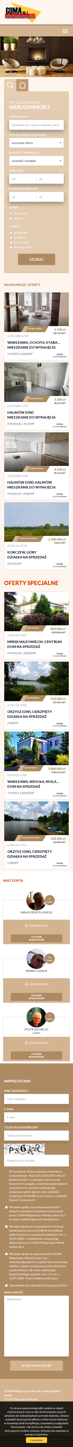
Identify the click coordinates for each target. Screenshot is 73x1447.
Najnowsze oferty (22, 285)
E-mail (9, 1109)
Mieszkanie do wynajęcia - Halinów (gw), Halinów (36, 466)
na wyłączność (23, 247)
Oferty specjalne (31, 582)
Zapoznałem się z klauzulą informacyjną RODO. (38, 1285)
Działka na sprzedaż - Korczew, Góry (36, 536)
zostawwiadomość (36, 938)
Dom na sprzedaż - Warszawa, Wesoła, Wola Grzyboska (36, 765)
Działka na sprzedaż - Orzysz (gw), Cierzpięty (36, 695)
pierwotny (20, 213)
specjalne (20, 237)
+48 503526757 (38, 1042)
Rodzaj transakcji (24, 152)
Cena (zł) (16, 170)
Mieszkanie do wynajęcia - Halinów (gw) (36, 396)
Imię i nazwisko (16, 1090)
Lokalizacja (18, 116)
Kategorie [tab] (22, 85)
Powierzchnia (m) (23, 188)
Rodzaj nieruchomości (27, 134)
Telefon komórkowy (21, 1127)
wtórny (18, 218)
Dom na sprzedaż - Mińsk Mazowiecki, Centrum (36, 625)
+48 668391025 (38, 925)
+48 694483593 (38, 984)
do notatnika (60, 355)
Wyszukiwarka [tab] (10, 85)
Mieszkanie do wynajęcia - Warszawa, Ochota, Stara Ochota (36, 326)
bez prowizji (21, 242)
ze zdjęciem (21, 232)
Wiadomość (13, 1292)
